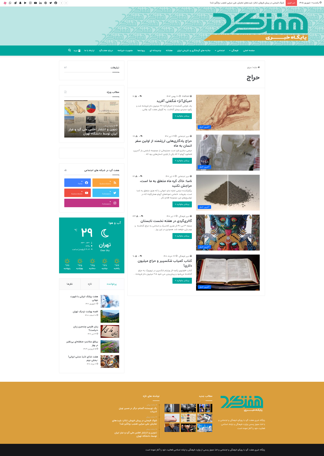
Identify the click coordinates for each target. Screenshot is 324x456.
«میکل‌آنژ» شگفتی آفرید (174, 101)
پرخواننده (112, 284)
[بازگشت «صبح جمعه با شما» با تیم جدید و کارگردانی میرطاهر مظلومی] (188, 428)
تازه (90, 284)
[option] (91, 119)
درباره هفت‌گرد (106, 50)
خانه (255, 67)
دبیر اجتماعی (183, 136)
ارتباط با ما (89, 50)
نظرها (70, 284)
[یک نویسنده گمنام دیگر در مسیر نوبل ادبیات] (172, 408)
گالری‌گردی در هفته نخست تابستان (166, 221)
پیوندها (141, 50)
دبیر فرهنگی (184, 216)
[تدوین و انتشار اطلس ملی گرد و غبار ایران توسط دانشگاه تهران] (188, 418)
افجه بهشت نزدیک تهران (85, 311)
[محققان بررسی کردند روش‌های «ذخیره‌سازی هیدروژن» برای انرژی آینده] (204, 428)
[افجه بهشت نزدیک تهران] (110, 316)
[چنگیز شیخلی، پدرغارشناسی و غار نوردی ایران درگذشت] (172, 428)
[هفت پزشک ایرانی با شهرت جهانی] (110, 301)
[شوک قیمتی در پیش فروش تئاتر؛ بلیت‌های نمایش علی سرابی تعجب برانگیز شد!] (188, 408)
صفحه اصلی (249, 50)
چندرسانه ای (155, 50)
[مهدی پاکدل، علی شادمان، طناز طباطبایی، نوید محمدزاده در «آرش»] (204, 408)
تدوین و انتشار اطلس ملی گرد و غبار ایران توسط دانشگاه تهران (255, 2)
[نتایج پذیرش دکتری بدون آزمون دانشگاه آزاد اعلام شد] (204, 418)
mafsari (185, 96)
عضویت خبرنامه (125, 50)
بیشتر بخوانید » (182, 116)
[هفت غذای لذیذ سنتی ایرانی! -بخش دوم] (110, 361)
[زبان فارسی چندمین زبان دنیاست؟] (110, 331)
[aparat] (5, 3)
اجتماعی (221, 50)
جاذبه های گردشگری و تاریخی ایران (193, 50)
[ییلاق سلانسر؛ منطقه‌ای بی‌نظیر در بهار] (110, 346)
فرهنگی (234, 50)
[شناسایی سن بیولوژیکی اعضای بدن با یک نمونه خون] (172, 418)
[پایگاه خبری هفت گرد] (162, 30)
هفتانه (169, 50)
